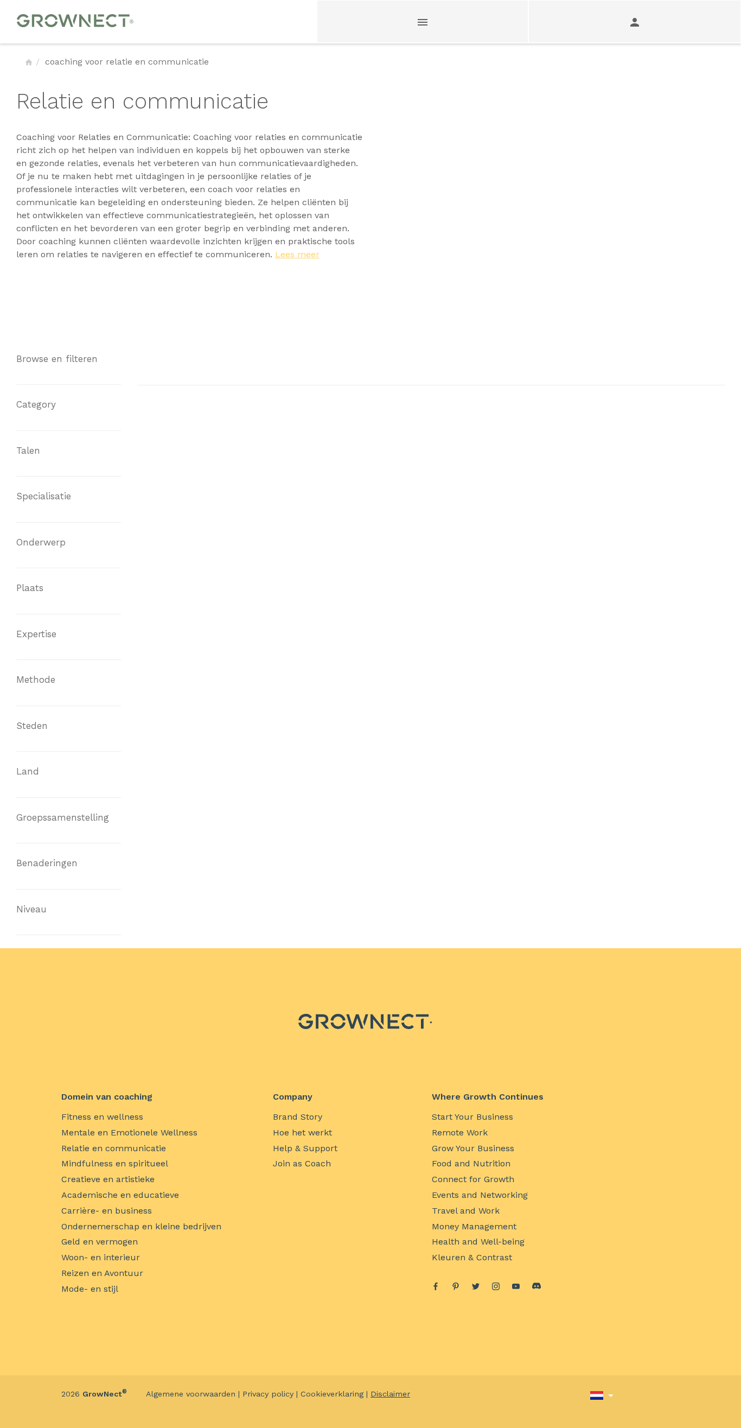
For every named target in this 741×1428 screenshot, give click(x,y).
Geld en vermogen (99, 1241)
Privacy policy (267, 1393)
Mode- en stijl (89, 1289)
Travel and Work (466, 1210)
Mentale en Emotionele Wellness (129, 1132)
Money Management (474, 1226)
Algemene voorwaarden (190, 1393)
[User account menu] (634, 21)
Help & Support (305, 1148)
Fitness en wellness (102, 1117)
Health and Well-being (478, 1241)
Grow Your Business (473, 1148)
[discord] (536, 1287)
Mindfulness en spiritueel (114, 1163)
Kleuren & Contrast (472, 1257)
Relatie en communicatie (113, 1148)
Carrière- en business (106, 1210)
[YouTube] (516, 1287)
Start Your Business (472, 1117)
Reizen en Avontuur (102, 1273)
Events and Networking (480, 1195)
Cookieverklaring (332, 1393)
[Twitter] (476, 1287)
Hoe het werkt (302, 1132)
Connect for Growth (473, 1179)
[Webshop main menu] (423, 21)
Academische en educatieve (120, 1195)
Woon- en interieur (100, 1257)
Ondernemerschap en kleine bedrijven (141, 1226)
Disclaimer (390, 1393)
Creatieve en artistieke (108, 1179)
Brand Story (297, 1117)
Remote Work (460, 1132)
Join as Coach (302, 1163)
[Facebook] (435, 1287)
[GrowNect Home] (28, 61)
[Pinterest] (455, 1287)
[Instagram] (496, 1287)
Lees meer (297, 254)
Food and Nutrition (471, 1163)
